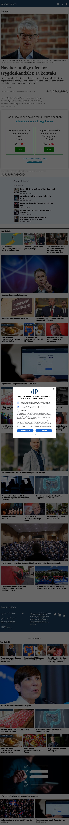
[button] (34, 410)
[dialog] (34, 412)
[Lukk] (54, 389)
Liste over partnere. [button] (32, 418)
